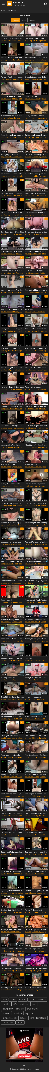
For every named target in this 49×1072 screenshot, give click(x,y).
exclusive (11, 40)
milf (6, 447)
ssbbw (13, 999)
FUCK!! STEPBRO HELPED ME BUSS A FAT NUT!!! (12, 503)
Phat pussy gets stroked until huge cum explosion (12, 367)
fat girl (20, 1022)
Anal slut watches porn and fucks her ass (12, 57)
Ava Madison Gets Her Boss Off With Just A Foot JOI (36, 619)
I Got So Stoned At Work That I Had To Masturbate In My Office (36, 212)
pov (13, 98)
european (18, 835)
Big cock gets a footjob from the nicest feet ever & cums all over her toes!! (36, 987)
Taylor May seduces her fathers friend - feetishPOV (12, 561)
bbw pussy (8, 1008)
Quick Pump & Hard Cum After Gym (36, 193)
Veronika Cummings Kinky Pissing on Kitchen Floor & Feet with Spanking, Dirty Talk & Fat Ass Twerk (12, 716)
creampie (39, 40)
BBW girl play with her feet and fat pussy (36, 677)
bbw (26, 60)
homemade (23, 660)
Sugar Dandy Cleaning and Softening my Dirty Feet (12, 135)
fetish (21, 292)
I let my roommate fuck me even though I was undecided (36, 813)
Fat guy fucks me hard (33, 910)
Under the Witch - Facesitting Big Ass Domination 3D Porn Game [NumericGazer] (36, 968)
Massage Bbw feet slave (10, 445)
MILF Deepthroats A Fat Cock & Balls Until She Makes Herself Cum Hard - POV (36, 755)
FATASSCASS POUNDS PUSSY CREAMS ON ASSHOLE (12, 212)
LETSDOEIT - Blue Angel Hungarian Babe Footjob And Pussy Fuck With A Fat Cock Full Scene (36, 154)
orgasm (18, 447)
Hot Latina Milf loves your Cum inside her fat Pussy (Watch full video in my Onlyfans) (36, 38)
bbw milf (42, 999)
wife (15, 1004)
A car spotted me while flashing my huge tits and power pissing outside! (12, 116)
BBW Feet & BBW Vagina (34, 271)
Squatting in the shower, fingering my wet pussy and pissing (12, 38)
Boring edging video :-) (9, 154)
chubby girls (32, 1008)
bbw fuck (18, 1013)
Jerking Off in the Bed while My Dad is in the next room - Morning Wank (36, 116)
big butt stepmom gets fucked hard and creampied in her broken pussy (36, 174)
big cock (29, 1013)
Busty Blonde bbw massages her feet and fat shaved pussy (36, 503)
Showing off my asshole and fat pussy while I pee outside (36, 794)
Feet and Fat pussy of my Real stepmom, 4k (36, 542)
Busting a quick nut (8, 677)
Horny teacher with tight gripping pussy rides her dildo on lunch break (12, 387)
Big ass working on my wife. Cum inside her (36, 871)
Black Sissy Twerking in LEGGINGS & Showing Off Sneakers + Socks (12, 426)
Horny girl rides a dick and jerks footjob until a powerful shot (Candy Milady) (12, 929)
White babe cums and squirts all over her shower (36, 348)
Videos (11, 10)
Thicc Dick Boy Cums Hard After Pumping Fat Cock (12, 697)
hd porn (18, 40)
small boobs (20, 408)
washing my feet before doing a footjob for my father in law (12, 290)
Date (24, 20)
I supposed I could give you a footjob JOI (12, 406)
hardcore (35, 157)
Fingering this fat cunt (33, 387)
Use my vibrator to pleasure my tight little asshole (36, 484)
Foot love (28, 658)
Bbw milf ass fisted (8, 464)
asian (31, 999)
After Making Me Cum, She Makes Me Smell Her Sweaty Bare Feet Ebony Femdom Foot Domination (36, 445)
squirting (24, 1004)
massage (11, 447)
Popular (16, 20)
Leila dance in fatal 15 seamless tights (12, 832)
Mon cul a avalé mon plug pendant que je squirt (12, 309)
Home (4, 10)
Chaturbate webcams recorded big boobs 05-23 (12, 639)
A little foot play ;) (31, 464)
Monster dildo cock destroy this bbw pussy (36, 774)
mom (42, 544)
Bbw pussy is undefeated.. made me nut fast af (36, 852)
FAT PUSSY (29, 309)
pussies (36, 273)
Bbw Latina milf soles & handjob (36, 367)
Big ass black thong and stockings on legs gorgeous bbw (36, 232)
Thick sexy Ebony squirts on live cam (12, 619)
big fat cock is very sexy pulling (36, 581)
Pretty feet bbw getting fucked (36, 891)
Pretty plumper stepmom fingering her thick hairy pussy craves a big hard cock (12, 174)
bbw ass (20, 1008)
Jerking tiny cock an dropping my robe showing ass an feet (12, 329)
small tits (28, 486)
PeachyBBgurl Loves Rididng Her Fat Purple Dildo (36, 522)
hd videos (29, 273)
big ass (32, 40)
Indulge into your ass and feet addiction (36, 251)
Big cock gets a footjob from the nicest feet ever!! (12, 891)
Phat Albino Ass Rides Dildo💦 (36, 561)
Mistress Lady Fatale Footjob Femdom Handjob (36, 600)
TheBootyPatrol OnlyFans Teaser (12, 910)
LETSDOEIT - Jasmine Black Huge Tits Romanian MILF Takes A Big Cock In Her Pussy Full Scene (36, 929)
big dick (42, 157)
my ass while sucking (33, 697)
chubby (42, 273)
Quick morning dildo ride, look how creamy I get (12, 794)
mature (22, 999)
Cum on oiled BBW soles (34, 832)
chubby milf (8, 1022)
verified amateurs (38, 118)
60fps (27, 40)
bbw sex (6, 1013)
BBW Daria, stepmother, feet (36, 426)
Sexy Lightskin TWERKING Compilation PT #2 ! (12, 736)
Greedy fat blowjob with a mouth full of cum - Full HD (36, 639)
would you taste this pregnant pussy (12, 658)
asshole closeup (11, 796)
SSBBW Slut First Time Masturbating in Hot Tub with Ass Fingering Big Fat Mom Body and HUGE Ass (36, 57)
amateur (4, 40)
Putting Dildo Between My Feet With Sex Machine (12, 484)
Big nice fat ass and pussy (11, 871)
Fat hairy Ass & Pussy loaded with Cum (12, 77)
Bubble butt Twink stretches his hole (12, 852)
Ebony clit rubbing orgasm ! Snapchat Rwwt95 (36, 290)
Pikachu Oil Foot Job (32, 96)
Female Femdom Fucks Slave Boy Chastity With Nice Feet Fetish (12, 949)
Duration (33, 20)
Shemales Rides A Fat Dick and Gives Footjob (12, 251)
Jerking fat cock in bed (9, 774)
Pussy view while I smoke (10, 755)
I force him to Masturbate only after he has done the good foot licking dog (12, 813)
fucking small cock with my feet (36, 135)
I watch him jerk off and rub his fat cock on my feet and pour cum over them (36, 406)
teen (3, 60)
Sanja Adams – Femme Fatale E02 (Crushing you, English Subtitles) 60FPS (36, 736)
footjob (21, 602)
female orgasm (42, 79)
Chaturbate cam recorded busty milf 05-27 (36, 77)
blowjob (28, 157)
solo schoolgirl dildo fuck (34, 949)
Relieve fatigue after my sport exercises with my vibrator (12, 522)
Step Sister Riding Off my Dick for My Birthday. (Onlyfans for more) (12, 232)
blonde (11, 835)
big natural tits (10, 1017)
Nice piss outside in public (11, 348)
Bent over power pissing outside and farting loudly (12, 193)
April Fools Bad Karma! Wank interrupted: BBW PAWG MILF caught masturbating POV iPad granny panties (36, 329)
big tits (44, 370)
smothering (41, 428)
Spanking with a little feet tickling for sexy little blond (12, 987)
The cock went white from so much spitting (36, 716)
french (27, 79)
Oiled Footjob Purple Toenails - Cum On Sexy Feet (12, 581)
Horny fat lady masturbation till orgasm (12, 271)
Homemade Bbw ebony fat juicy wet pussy (12, 96)
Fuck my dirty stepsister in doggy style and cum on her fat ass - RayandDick (12, 968)
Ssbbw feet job (6, 600)
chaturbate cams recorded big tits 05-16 (12, 542)
